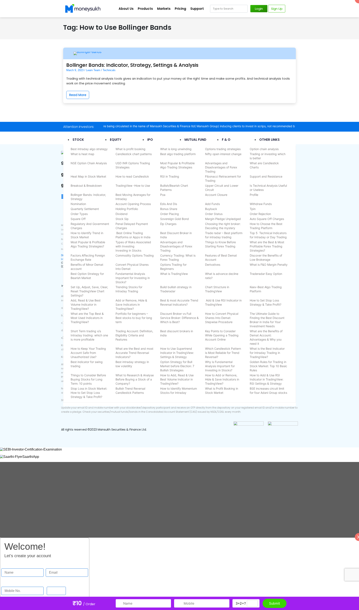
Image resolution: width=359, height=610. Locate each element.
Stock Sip (122, 219)
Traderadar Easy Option (266, 273)
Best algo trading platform (178, 154)
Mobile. (6, 582)
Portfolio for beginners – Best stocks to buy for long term (134, 318)
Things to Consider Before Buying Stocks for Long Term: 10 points (88, 379)
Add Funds (212, 204)
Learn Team (93, 70)
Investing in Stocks (128, 250)
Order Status (214, 214)
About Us (126, 8)
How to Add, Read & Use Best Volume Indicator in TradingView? (177, 379)
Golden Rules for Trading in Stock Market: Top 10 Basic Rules (268, 366)
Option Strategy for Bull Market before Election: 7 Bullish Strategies (177, 366)
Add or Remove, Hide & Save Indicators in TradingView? (131, 304)
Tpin (253, 209)
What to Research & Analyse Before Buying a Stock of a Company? (135, 379)
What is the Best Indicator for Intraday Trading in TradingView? (267, 353)
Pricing (180, 8)
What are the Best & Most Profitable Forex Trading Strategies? (267, 246)
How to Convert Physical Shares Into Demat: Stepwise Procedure (221, 318)
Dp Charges (168, 224)
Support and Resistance (266, 176)
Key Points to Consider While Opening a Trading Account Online (222, 335)
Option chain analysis (264, 149)
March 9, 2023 (75, 70)
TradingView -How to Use (133, 185)
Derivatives (212, 264)
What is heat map (82, 154)
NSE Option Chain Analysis (89, 163)
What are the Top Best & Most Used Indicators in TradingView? (87, 318)
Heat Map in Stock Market (88, 176)
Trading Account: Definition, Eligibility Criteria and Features (134, 335)
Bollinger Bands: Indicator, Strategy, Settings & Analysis (132, 65)
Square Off (78, 219)
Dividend (122, 214)
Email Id (52, 564)
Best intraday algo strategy (89, 149)
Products (145, 8)
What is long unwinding (176, 149)
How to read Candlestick (132, 176)
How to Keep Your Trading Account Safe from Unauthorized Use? (88, 353)
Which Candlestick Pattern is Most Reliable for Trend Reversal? (223, 353)
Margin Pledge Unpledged (223, 219)
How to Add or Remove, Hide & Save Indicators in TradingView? (222, 379)
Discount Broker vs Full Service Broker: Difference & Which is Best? (179, 318)
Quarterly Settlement (85, 209)
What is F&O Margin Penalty (269, 264)
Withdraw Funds (261, 204)
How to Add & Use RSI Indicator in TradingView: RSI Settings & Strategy (266, 379)
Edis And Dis (168, 204)
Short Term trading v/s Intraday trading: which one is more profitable (89, 335)
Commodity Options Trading (135, 255)
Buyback (211, 209)
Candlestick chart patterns (134, 154)
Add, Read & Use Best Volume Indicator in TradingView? (86, 304)
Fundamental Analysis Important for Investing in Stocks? (133, 278)
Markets (164, 8)
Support (197, 8)
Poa (162, 194)
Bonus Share (168, 209)
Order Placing (169, 214)
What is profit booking (130, 149)
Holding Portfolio (127, 209)
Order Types (79, 214)
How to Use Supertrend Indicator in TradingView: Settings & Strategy (177, 353)
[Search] (243, 8)
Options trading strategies (223, 149)
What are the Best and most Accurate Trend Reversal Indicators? (134, 353)
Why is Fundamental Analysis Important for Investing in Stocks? (220, 366)
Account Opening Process (133, 204)
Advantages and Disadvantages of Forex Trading (221, 167)
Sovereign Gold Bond (174, 219)
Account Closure (216, 194)
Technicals (109, 70)
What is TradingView (174, 273)
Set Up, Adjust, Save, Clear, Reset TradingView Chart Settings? (89, 291)
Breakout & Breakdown (86, 185)
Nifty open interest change (223, 154)
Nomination (78, 204)
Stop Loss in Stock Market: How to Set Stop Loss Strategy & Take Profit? (89, 393)
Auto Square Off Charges (267, 219)
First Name (9, 564)
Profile (254, 194)
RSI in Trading (169, 176)
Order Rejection (260, 214)
